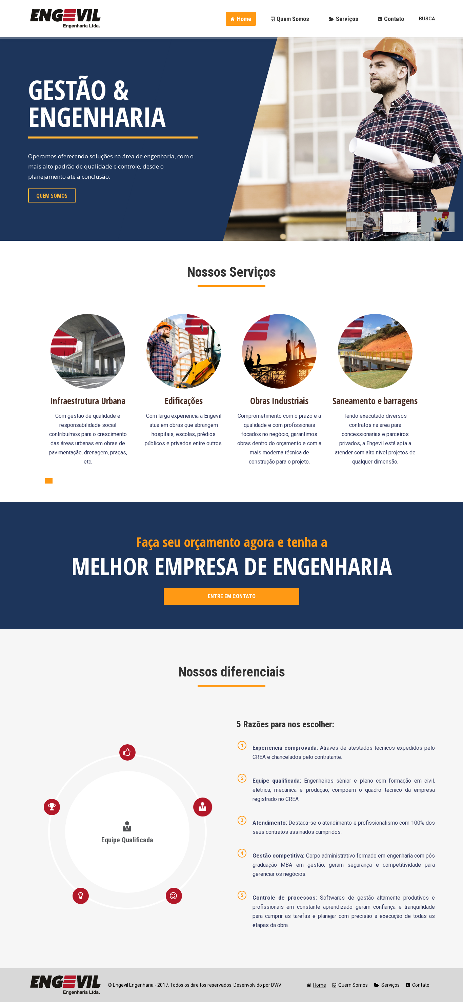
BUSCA (427, 18)
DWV (276, 985)
